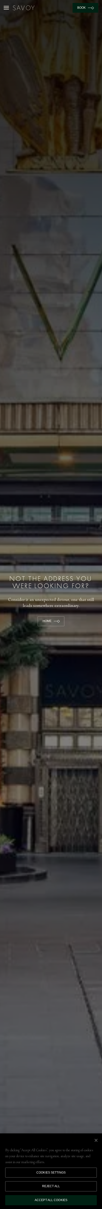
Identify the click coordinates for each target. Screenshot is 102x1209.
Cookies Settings (51, 1172)
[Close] (96, 1140)
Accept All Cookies (51, 1200)
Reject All (51, 1186)
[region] (51, 1171)
